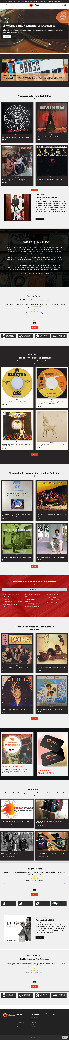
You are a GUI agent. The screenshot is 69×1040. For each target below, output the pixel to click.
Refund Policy (34, 1022)
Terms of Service (34, 1017)
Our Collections (20, 1022)
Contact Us (33, 1026)
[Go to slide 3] (17, 134)
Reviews (18, 1024)
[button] (5, 316)
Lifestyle (19, 1026)
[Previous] (4, 31)
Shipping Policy (34, 1020)
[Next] (65, 31)
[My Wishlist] (62, 5)
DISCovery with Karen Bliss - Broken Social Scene (15, 821)
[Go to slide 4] (18, 177)
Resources (19, 1029)
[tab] (32, 51)
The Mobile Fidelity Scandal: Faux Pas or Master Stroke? (52, 854)
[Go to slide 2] (16, 134)
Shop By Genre (20, 1020)
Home (18, 1017)
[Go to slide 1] (15, 134)
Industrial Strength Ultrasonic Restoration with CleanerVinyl (49, 821)
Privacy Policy (34, 1024)
